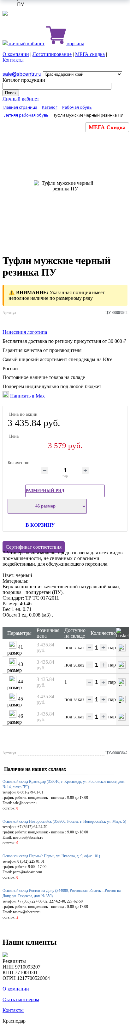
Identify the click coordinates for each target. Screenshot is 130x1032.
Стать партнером (21, 999)
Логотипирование (52, 54)
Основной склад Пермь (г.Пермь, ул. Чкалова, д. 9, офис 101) (51, 856)
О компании (16, 54)
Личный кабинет (21, 99)
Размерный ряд (45, 490)
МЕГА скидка (90, 54)
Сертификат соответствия (34, 547)
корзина (75, 43)
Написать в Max (27, 395)
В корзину (40, 525)
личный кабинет (26, 43)
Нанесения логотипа (25, 332)
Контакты (13, 60)
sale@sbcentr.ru (22, 74)
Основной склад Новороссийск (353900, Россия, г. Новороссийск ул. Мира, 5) (64, 821)
